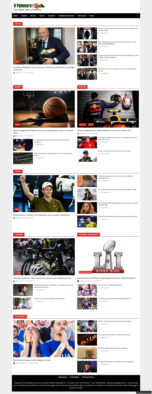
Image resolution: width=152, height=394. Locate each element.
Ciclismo (51, 16)
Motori (33, 16)
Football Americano (66, 16)
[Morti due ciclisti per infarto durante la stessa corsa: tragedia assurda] (44, 256)
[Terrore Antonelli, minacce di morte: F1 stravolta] (87, 156)
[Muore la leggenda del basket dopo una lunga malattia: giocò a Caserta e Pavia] (44, 109)
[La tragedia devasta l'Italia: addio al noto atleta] (87, 340)
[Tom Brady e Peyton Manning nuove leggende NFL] (87, 303)
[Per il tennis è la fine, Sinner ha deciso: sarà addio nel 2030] (87, 194)
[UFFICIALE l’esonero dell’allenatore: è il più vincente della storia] (23, 158)
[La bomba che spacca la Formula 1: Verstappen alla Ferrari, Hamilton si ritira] (87, 142)
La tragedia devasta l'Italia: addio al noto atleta (114, 335)
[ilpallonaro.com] (29, 6)
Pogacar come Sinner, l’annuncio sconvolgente (49, 298)
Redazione (62, 377)
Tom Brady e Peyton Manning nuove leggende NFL (114, 298)
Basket (24, 16)
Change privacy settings (144, 392)
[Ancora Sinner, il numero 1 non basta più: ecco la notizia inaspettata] (44, 193)
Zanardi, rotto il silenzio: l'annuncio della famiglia (114, 321)
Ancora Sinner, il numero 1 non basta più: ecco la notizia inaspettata (41, 215)
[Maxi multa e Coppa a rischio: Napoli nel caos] (44, 338)
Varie (91, 16)
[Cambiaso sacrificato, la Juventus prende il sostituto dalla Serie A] (87, 74)
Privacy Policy (88, 377)
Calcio (15, 16)
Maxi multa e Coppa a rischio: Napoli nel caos (32, 360)
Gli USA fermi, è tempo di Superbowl (110, 285)
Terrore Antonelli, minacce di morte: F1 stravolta (114, 151)
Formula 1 (83, 124)
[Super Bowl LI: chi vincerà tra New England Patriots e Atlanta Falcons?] (108, 256)
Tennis (42, 16)
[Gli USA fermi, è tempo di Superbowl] (87, 290)
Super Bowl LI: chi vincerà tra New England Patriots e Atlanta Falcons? (106, 278)
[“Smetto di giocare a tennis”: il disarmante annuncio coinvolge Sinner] (87, 181)
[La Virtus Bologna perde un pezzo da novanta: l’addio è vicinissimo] (23, 145)
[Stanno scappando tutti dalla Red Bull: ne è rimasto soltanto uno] (108, 109)
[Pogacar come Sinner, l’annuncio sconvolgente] (23, 303)
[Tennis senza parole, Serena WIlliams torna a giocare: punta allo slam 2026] (87, 208)
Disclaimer (74, 377)
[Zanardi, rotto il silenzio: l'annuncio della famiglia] (87, 326)
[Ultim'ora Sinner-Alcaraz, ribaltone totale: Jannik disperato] (87, 221)
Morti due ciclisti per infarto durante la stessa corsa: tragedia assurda (42, 278)
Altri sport (82, 16)
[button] (138, 15)
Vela (16, 354)
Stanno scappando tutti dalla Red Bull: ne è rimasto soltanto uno (104, 130)
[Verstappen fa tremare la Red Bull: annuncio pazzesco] (87, 367)
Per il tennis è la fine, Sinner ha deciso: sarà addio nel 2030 (117, 189)
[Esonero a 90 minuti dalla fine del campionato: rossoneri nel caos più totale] (87, 33)
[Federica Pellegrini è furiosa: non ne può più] (87, 353)
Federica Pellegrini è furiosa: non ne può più (112, 348)
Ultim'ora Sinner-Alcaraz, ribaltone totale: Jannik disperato (117, 216)
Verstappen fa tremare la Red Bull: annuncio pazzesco (116, 362)
